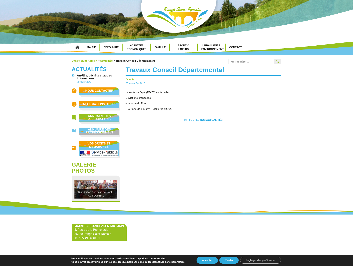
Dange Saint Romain (176, 18)
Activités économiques (136, 47)
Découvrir (111, 47)
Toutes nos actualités (205, 119)
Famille (160, 47)
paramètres (178, 262)
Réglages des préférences (260, 260)
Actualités (106, 60)
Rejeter (229, 260)
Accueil (77, 47)
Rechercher (277, 61)
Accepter (207, 260)
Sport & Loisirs (183, 47)
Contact (235, 47)
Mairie (91, 47)
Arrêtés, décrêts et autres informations (94, 77)
